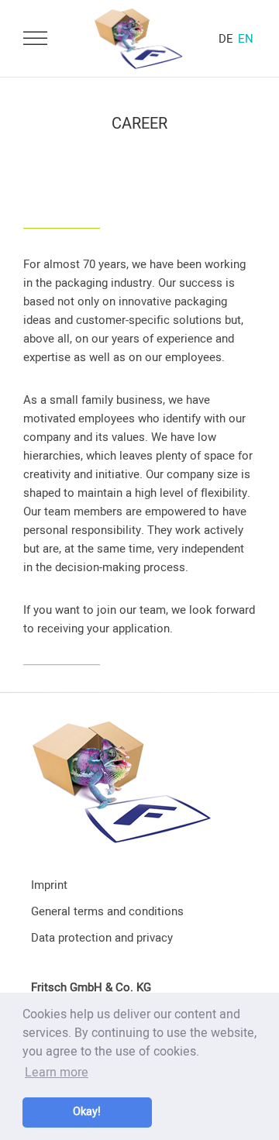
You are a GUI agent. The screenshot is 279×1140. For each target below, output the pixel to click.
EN (245, 38)
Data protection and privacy (102, 937)
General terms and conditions (107, 911)
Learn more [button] (56, 1072)
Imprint (49, 885)
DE (226, 38)
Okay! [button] (87, 1112)
